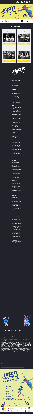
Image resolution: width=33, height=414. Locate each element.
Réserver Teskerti (9, 43)
